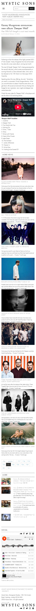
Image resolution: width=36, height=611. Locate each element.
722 (13, 464)
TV (25, 589)
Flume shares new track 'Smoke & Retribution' (14, 182)
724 (22, 464)
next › (4, 468)
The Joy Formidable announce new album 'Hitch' (15, 414)
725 (27, 464)
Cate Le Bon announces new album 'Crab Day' (17, 447)
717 (19, 461)
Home (3, 589)
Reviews (14, 589)
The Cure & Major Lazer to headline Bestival (15, 247)
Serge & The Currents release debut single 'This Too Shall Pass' (23, 489)
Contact (5, 591)
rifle (8, 602)
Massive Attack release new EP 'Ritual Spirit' (15, 314)
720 (4, 464)
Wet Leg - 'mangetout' (25, 515)
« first (4, 461)
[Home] (18, 3)
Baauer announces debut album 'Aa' (15, 282)
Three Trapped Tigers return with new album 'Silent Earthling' (16, 381)
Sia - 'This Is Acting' (9, 215)
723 (18, 464)
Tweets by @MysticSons (7, 580)
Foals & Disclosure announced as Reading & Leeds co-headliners (15, 347)
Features (21, 589)
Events (29, 589)
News (3, 20)
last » (9, 468)
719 (28, 461)
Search (31, 8)
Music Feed (9, 20)
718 (24, 461)
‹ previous (10, 461)
